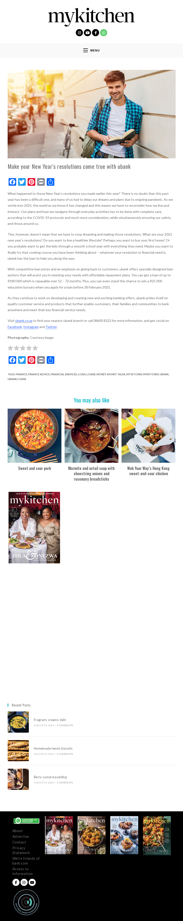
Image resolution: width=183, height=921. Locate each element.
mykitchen (151, 374)
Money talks (116, 374)
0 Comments (65, 725)
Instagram (31, 327)
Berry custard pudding (51, 777)
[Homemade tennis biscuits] (18, 750)
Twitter (51, 327)
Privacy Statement (21, 850)
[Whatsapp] (103, 32)
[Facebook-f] (95, 32)
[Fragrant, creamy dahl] (18, 722)
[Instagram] (79, 32)
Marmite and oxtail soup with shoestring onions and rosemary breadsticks (91, 474)
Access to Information (22, 871)
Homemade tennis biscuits (53, 748)
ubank (164, 374)
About (17, 830)
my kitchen (134, 374)
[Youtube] (87, 32)
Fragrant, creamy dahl (50, 720)
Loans (91, 374)
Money (101, 374)
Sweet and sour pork (34, 468)
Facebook (15, 327)
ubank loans (17, 379)
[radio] (10, 348)
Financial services (64, 374)
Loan (82, 374)
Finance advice (39, 374)
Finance (21, 374)
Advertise (20, 836)
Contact (19, 842)
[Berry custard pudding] (18, 779)
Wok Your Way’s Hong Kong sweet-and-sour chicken (148, 471)
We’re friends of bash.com (26, 860)
